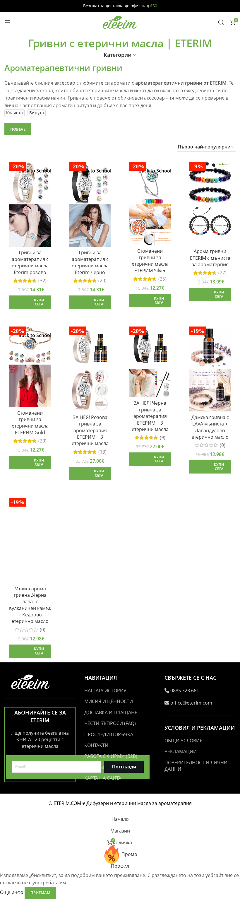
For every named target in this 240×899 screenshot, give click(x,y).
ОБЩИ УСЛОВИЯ (183, 740)
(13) (102, 452)
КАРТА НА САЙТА (102, 778)
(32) (42, 280)
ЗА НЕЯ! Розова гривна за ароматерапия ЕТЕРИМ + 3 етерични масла (90, 430)
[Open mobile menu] (7, 22)
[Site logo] (120, 21)
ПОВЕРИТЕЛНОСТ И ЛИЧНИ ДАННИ (195, 765)
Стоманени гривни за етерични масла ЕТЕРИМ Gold (30, 423)
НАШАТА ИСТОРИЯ (105, 690)
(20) (102, 280)
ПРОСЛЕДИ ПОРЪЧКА (108, 734)
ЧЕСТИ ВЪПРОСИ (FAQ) (110, 723)
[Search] (221, 22)
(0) (222, 445)
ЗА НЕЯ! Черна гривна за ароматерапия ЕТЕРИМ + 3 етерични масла (150, 416)
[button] (30, 302)
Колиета (14, 112)
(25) (162, 278)
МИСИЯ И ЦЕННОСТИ (108, 701)
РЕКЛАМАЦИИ (180, 751)
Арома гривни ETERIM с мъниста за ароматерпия (210, 258)
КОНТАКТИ (96, 745)
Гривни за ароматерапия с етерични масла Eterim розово (30, 262)
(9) (162, 437)
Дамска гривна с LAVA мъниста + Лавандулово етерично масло (210, 427)
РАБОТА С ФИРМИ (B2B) (110, 756)
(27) (222, 272)
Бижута (36, 112)
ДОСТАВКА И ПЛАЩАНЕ (110, 712)
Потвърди (124, 766)
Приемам (40, 892)
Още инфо (12, 892)
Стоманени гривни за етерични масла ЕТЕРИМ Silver (150, 261)
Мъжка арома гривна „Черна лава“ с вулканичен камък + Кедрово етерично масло (30, 605)
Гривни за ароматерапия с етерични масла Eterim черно (90, 262)
